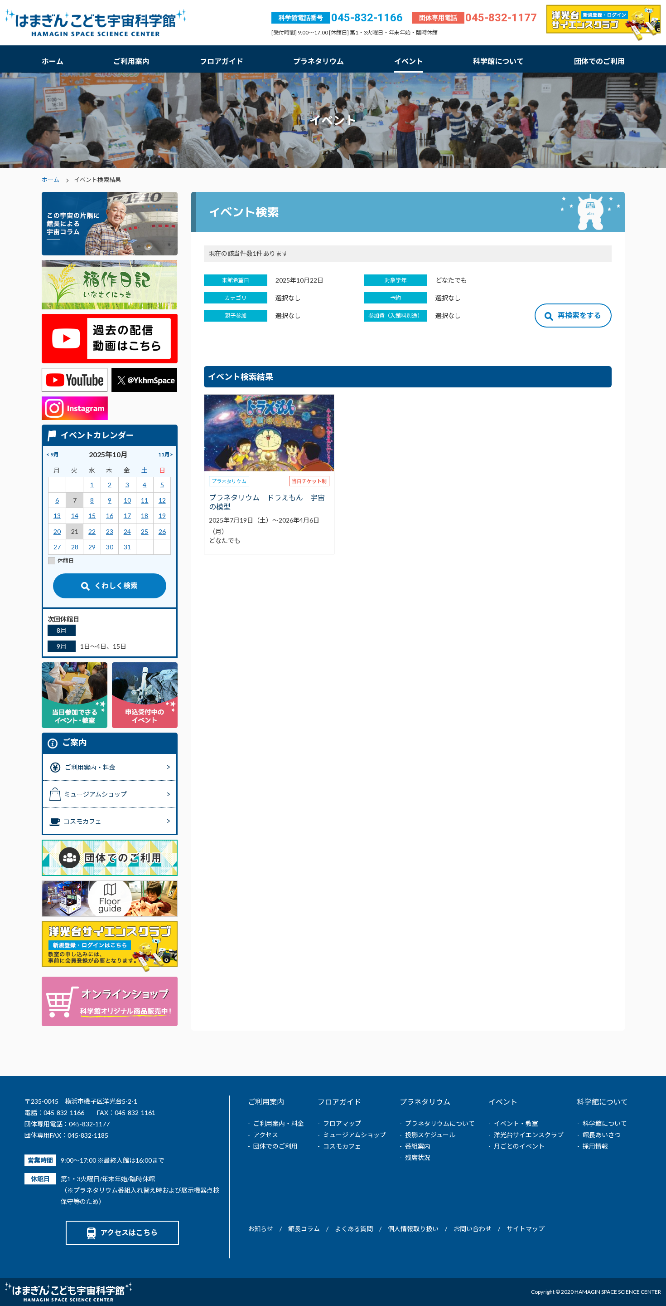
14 (74, 515)
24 (127, 531)
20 (57, 531)
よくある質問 (354, 1229)
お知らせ (260, 1229)
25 (144, 531)
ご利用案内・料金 (278, 1123)
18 (144, 515)
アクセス (265, 1135)
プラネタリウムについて (440, 1123)
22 (92, 531)
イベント (408, 61)
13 (57, 515)
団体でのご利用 (599, 61)
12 (162, 500)
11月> (165, 454)
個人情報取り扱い (413, 1229)
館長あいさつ (602, 1135)
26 (162, 531)
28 (74, 547)
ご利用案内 (131, 61)
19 (162, 515)
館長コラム (304, 1229)
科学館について (498, 61)
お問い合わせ (473, 1229)
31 (127, 547)
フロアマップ (342, 1123)
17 (127, 515)
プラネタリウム (318, 61)
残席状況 (417, 1157)
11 (144, 500)
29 (92, 547)
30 (109, 547)
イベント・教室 (516, 1123)
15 (92, 515)
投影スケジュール (430, 1135)
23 (109, 531)
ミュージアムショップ (354, 1135)
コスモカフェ (342, 1146)
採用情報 (595, 1146)
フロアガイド (221, 61)
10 (127, 500)
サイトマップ (526, 1229)
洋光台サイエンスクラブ (529, 1135)
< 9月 (52, 454)
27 (57, 547)
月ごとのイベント (519, 1146)
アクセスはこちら (129, 1232)
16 (109, 515)
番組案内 (417, 1146)
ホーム (52, 61)
